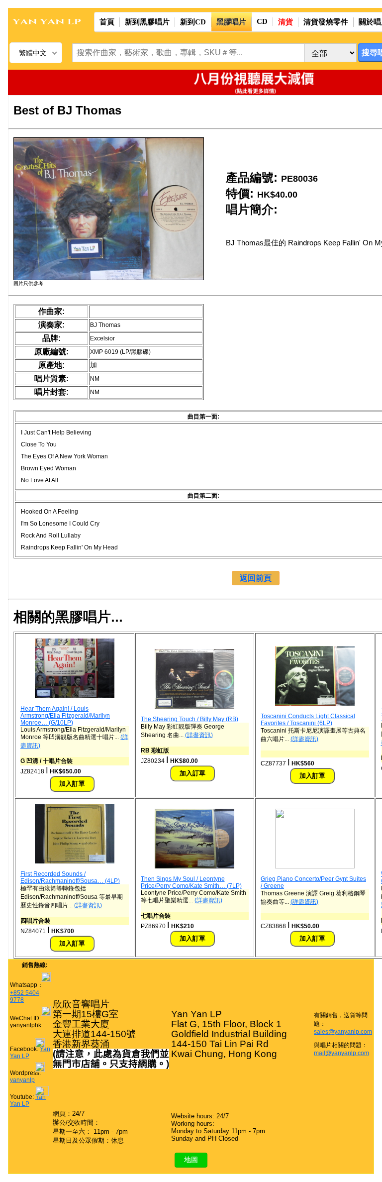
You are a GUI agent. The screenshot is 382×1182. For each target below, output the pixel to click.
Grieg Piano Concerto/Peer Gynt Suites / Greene (313, 882)
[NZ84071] (74, 861)
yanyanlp (22, 1079)
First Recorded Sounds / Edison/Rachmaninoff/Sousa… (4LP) (70, 877)
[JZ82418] (74, 696)
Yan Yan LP (28, 1100)
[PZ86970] (194, 866)
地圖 (191, 1160)
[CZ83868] (315, 866)
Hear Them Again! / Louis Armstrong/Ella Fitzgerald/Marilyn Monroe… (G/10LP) (65, 715)
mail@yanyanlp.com (341, 1053)
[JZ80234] (194, 706)
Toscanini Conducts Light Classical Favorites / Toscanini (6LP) (308, 720)
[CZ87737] (315, 703)
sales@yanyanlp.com (343, 1031)
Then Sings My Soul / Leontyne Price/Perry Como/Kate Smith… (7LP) (191, 882)
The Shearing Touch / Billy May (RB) (189, 719)
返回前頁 (256, 578)
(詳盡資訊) (199, 735)
